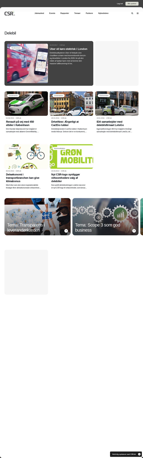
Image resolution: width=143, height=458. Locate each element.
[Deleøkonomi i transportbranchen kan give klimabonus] (26, 166)
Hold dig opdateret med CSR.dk (124, 454)
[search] (132, 13)
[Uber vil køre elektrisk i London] (48, 63)
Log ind (120, 3)
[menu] (138, 13)
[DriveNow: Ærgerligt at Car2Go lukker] (71, 112)
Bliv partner (132, 3)
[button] (66, 231)
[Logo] (9, 13)
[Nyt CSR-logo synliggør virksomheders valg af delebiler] (71, 166)
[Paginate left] (6, 216)
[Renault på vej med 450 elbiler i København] (26, 112)
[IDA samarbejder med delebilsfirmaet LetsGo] (117, 112)
